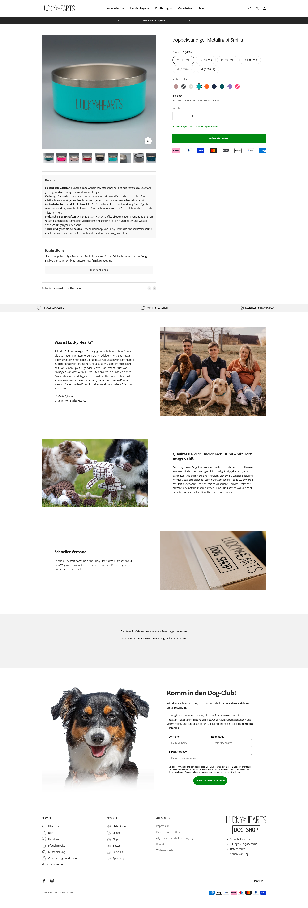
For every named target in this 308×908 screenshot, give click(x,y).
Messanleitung (56, 852)
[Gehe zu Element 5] (61, 158)
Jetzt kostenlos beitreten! (210, 780)
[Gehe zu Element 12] (151, 158)
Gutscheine (185, 8)
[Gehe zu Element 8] (100, 158)
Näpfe (116, 839)
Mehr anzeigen (99, 269)
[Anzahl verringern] (177, 116)
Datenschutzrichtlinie (168, 832)
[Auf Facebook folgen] (44, 881)
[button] (154, 638)
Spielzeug (118, 858)
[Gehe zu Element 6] (74, 158)
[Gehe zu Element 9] (113, 158)
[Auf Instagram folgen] (52, 881)
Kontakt (160, 844)
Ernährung (161, 8)
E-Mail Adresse (178, 751)
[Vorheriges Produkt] (149, 288)
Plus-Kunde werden (53, 864)
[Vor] (189, 20)
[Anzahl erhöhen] (192, 116)
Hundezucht (55, 839)
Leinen (117, 832)
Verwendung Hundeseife (62, 858)
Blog (50, 832)
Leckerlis (118, 852)
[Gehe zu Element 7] (87, 158)
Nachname (217, 736)
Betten (117, 845)
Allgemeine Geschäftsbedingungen (176, 838)
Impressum (162, 826)
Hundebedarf (112, 8)
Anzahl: (176, 108)
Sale (201, 8)
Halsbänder (119, 826)
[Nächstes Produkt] (154, 288)
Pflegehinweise (56, 845)
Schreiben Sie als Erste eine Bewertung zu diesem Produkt (154, 638)
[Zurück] (118, 20)
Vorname (174, 736)
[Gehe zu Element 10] (125, 158)
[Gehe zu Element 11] (138, 158)
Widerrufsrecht (165, 850)
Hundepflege (138, 8)
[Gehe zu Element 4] (48, 158)
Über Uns (53, 826)
